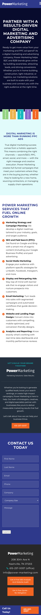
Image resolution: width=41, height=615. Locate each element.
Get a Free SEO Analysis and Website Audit (20, 581)
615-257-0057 (27, 610)
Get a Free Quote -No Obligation (20, 591)
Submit (6, 532)
